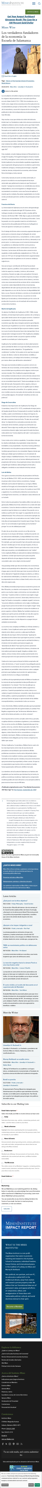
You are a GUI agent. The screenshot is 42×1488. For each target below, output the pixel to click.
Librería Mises (6, 1389)
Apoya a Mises (6, 1398)
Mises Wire (8, 28)
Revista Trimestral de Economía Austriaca (15, 1357)
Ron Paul (26, 928)
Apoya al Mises (32, 12)
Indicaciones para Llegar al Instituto (13, 1379)
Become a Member (14, 1307)
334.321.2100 (10, 1429)
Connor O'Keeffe (25, 968)
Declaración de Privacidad (10, 1401)
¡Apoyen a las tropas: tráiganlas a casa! (17, 925)
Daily (6, 1117)
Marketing (5, 1186)
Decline (31, 1485)
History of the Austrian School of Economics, (20, 81)
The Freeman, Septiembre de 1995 (25, 790)
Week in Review (9, 1126)
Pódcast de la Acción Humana (11, 1366)
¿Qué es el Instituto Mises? (10, 1376)
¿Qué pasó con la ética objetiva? (15, 901)
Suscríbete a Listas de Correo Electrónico (15, 1395)
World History (6, 83)
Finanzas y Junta (7, 1392)
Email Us (4, 1436)
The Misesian (9, 1163)
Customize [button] (5, 1485)
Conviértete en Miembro (9, 1382)
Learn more (35, 1193)
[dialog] (21, 1480)
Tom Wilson (23, 990)
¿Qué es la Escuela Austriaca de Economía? (15, 1354)
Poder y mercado (17, 928)
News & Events (9, 1138)
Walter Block (7, 1065)
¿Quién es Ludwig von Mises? (11, 1350)
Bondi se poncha (9, 1080)
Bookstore (8, 1150)
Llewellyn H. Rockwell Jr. (25, 87)
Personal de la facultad (9, 1407)
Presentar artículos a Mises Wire (13, 877)
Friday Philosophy (17, 904)
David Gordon (28, 904)
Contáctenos (6, 1404)
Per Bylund (23, 950)
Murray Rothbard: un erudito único (16, 1059)
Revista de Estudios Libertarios (11, 1360)
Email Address (7, 1176)
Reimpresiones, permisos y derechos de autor (17, 881)
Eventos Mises (6, 1385)
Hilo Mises (5, 1363)
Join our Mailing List (8, 1439)
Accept (37, 1485)
